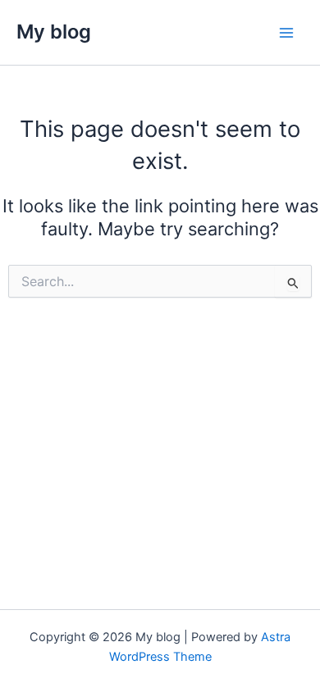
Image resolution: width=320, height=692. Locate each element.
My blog (53, 31)
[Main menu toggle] (286, 33)
